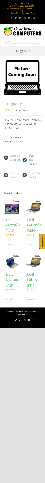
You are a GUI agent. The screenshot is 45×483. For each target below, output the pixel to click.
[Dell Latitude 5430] (12, 261)
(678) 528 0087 (18, 6)
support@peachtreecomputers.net (24, 8)
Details (10, 245)
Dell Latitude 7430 (13, 225)
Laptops (20, 141)
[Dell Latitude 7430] (12, 207)
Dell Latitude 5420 (34, 225)
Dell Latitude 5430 (13, 279)
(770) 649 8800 (19, 3)
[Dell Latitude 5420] (33, 207)
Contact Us (42, 241)
